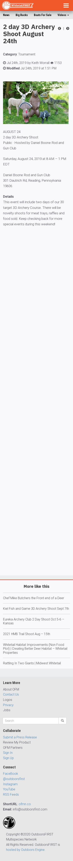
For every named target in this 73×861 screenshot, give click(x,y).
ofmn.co (25, 804)
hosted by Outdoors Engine (25, 850)
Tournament (26, 54)
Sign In (8, 753)
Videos (62, 15)
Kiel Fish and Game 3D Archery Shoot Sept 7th (36, 609)
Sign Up (8, 758)
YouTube (9, 789)
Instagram (10, 784)
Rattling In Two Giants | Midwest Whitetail (32, 663)
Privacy (8, 705)
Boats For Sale (43, 15)
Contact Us (11, 694)
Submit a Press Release (20, 737)
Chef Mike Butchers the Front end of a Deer (33, 598)
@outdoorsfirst (14, 779)
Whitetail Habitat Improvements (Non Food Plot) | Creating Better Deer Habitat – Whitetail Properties (35, 649)
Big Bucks (22, 15)
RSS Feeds (11, 794)
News (6, 15)
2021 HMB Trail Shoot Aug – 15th (26, 634)
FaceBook (10, 774)
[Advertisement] (36, 412)
